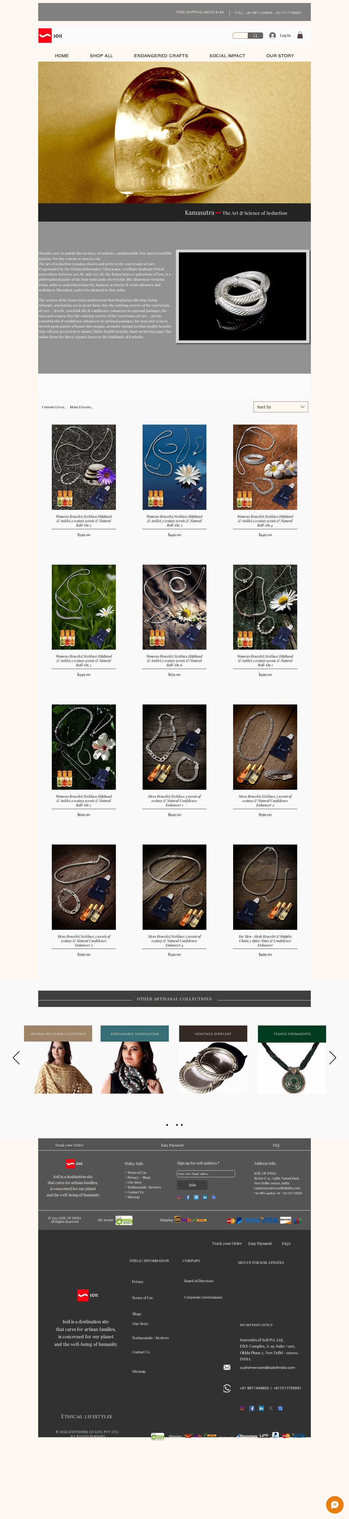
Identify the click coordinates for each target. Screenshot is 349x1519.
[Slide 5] (182, 1125)
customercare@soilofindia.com (277, 1188)
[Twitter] (196, 1197)
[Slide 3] (177, 1125)
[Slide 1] (167, 1125)
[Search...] (255, 35)
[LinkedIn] (205, 1197)
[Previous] (16, 1058)
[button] (300, 35)
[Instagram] (179, 1197)
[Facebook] (187, 1197)
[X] (270, 1408)
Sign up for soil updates (197, 1163)
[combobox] (281, 406)
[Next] (332, 1058)
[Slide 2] (172, 1125)
